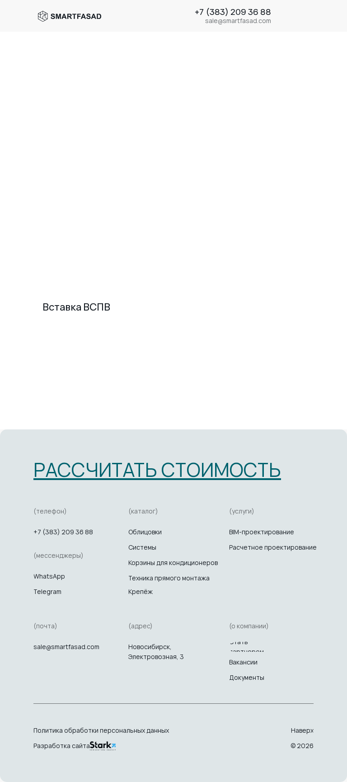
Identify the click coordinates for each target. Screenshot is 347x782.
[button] (157, 469)
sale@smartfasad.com (66, 646)
